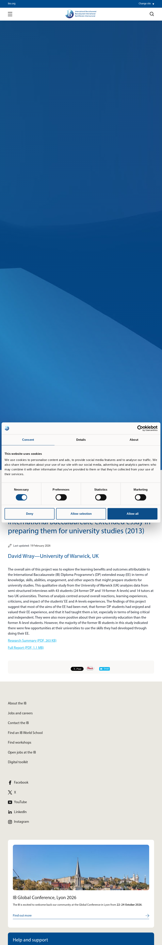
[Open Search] (152, 14)
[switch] (61, 497)
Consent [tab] (28, 439)
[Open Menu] (10, 14)
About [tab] (134, 439)
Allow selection (81, 513)
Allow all (132, 513)
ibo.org (11, 4)
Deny (29, 513)
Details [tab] (81, 439)
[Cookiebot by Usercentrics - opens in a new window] (140, 428)
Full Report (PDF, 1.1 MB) (26, 648)
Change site (145, 4)
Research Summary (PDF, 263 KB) (32, 641)
